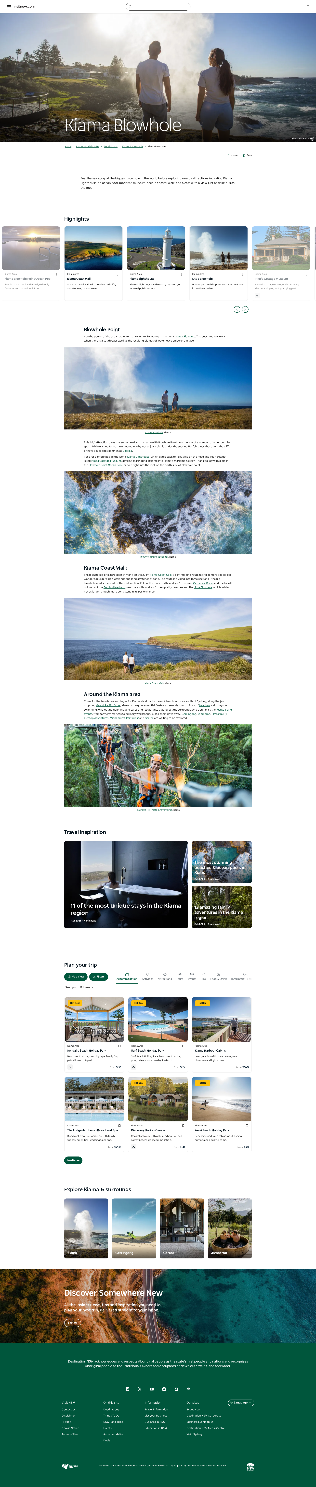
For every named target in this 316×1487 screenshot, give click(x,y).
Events (107, 1428)
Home (68, 146)
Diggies (127, 451)
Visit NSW (68, 1402)
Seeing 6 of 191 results (79, 987)
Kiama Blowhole (185, 336)
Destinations (111, 1409)
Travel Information (156, 1409)
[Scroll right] (246, 977)
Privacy (66, 1422)
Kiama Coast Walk (154, 683)
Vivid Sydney (194, 1434)
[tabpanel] (158, 71)
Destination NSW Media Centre (205, 1428)
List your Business (156, 1415)
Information (153, 1402)
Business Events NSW (199, 1422)
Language (241, 1402)
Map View (78, 976)
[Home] (24, 6)
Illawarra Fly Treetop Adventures (154, 810)
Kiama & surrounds (132, 146)
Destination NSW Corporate (203, 1415)
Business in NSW (155, 1422)
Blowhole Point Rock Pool (154, 557)
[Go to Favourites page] (307, 6)
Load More (73, 1160)
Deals (106, 1440)
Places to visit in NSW (87, 146)
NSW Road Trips (113, 1422)
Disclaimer (68, 1415)
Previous (237, 309)
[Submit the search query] (130, 6)
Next (245, 309)
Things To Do (111, 1415)
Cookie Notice (70, 1428)
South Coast (111, 146)
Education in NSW (156, 1428)
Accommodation (113, 1434)
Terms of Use (70, 1434)
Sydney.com (194, 1409)
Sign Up (73, 1323)
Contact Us (69, 1409)
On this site (111, 1402)
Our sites (192, 1402)
